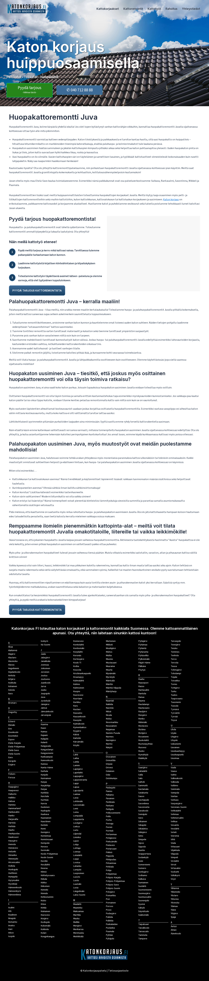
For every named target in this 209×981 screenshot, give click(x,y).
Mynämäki (111, 673)
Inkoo (11, 932)
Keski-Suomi (47, 857)
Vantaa (174, 796)
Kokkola (45, 929)
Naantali (110, 700)
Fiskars (11, 774)
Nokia (109, 718)
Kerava (44, 846)
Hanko (11, 815)
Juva (43, 697)
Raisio (141, 686)
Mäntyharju (111, 691)
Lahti (75, 754)
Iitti (9, 911)
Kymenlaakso (79, 727)
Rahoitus (171, 8)
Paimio (109, 791)
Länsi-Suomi (79, 895)
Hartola (12, 822)
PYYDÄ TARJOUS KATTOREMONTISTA (37, 290)
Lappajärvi (78, 776)
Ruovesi (142, 747)
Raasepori (143, 682)
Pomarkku (111, 895)
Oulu (108, 774)
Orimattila (110, 760)
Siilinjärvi (142, 832)
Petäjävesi (111, 838)
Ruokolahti (143, 740)
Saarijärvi (142, 767)
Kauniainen (46, 818)
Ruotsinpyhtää (145, 744)
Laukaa (76, 794)
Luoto (76, 880)
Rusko (141, 751)
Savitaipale (143, 800)
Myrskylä (110, 677)
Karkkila (44, 792)
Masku (76, 918)
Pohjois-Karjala (113, 877)
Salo (140, 778)
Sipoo (141, 843)
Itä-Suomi (45, 644)
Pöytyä (141, 670)
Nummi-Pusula (113, 733)
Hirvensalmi (14, 862)
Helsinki (12, 851)
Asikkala (12, 682)
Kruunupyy (78, 677)
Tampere (142, 938)
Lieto (75, 830)
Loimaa (76, 851)
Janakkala (45, 661)
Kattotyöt (154, 8)
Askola (11, 690)
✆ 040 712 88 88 (79, 90)
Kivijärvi (44, 918)
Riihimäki (142, 722)
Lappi (76, 783)
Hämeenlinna (14, 894)
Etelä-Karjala (14, 743)
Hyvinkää (12, 884)
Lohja (76, 844)
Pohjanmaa (111, 874)
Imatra (11, 925)
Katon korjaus (171, 199)
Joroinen (45, 672)
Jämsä (44, 708)
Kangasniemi (47, 753)
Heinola (12, 844)
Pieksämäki (111, 841)
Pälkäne (142, 666)
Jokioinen (45, 668)
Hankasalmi (13, 812)
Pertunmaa (111, 834)
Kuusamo (77, 713)
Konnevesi (78, 641)
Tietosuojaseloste (118, 971)
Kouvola (77, 670)
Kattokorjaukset (107, 8)
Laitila (76, 762)
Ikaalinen (12, 914)
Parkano (110, 805)
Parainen (110, 798)
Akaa (10, 646)
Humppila (12, 876)
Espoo (11, 739)
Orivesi (109, 767)
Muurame (110, 666)
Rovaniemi (143, 736)
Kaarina (44, 724)
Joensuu (45, 664)
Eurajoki (12, 761)
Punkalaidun (112, 924)
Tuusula (174, 705)
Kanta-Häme (47, 767)
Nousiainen (111, 726)
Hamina (12, 804)
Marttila (77, 915)
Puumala (110, 931)
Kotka (76, 666)
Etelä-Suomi (14, 754)
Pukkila (109, 917)
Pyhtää (109, 935)
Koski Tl (77, 662)
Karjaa (44, 789)
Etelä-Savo (13, 750)
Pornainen (111, 902)
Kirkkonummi (47, 897)
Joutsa (44, 675)
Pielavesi (110, 845)
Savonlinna (143, 803)
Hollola (11, 866)
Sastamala (143, 789)
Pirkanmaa (111, 863)
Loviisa (76, 862)
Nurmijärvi (111, 740)
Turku (173, 691)
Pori (108, 899)
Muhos (109, 652)
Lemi (75, 808)
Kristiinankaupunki (82, 673)
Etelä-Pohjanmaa (16, 746)
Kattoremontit (133, 8)
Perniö (109, 827)
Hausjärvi (12, 840)
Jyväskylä (45, 700)
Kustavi (76, 709)
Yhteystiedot (191, 8)
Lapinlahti (78, 772)
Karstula (45, 796)
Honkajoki (13, 869)
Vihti (173, 839)
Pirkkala (110, 866)
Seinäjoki (142, 814)
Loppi (76, 859)
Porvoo (109, 906)
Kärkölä (77, 738)
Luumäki (77, 884)
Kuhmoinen (78, 688)
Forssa (11, 777)
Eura (10, 757)
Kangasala (46, 746)
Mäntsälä (110, 680)
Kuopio (76, 691)
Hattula (11, 826)
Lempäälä (78, 815)
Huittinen (12, 873)
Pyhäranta (143, 652)
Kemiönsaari (47, 839)
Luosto (76, 877)
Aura (10, 693)
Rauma (141, 700)
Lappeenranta (80, 779)
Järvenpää (46, 715)
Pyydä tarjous (29, 89)
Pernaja (109, 823)
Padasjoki (110, 787)
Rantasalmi (143, 690)
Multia (109, 655)
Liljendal (77, 833)
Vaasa (174, 771)
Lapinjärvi (78, 769)
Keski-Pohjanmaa (49, 854)
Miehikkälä (78, 936)
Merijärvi (77, 925)
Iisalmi (11, 907)
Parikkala (110, 802)
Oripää (109, 764)
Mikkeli (109, 644)
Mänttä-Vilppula (113, 688)
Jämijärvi (45, 704)
